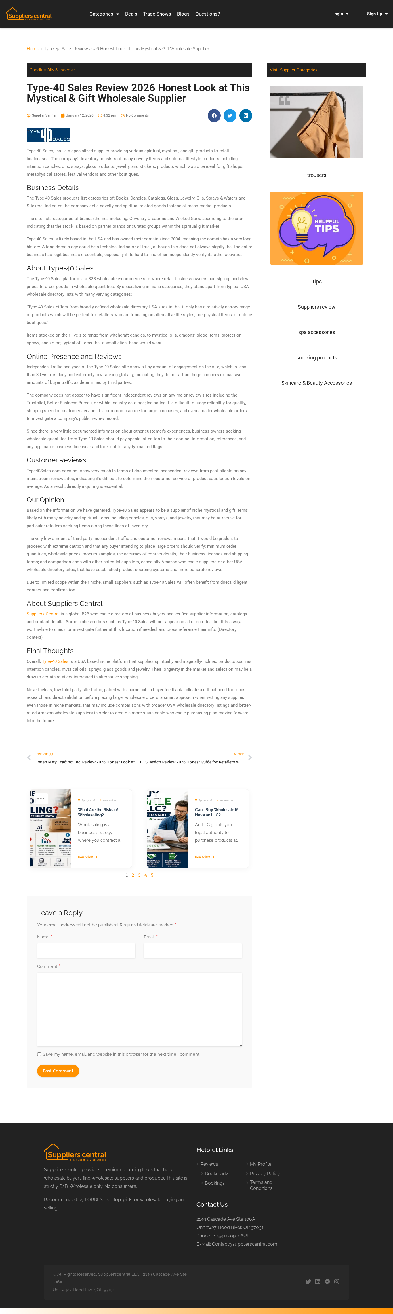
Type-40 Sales (55, 661)
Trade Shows (157, 14)
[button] (214, 115)
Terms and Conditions (261, 1185)
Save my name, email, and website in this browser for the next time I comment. (121, 1054)
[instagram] (336, 1282)
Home (33, 48)
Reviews (209, 1164)
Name (44, 937)
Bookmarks (217, 1173)
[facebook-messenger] (327, 1282)
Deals (131, 14)
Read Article (85, 856)
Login (337, 13)
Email (151, 937)
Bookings (215, 1183)
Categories (101, 14)
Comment (48, 966)
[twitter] (308, 1282)
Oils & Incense (61, 70)
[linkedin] (317, 1282)
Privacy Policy (265, 1173)
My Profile (260, 1164)
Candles (38, 70)
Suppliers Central (43, 614)
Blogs (183, 14)
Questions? (207, 14)
